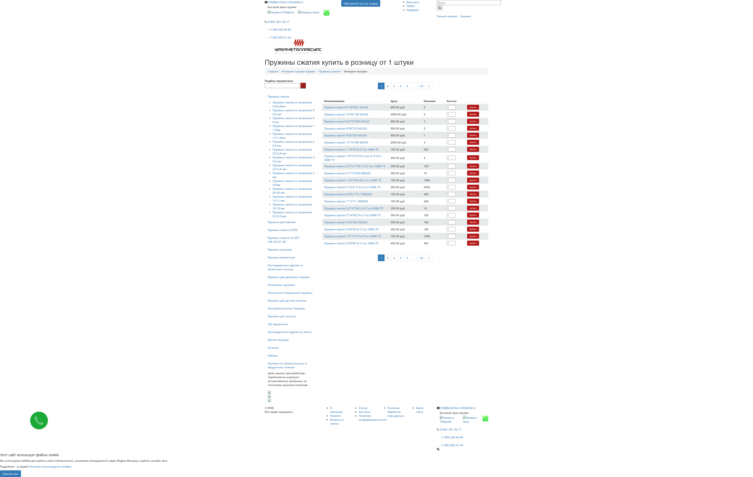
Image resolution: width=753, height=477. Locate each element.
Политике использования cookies (49, 466)
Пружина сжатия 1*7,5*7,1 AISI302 (346, 201)
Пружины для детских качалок (287, 300)
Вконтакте (413, 2)
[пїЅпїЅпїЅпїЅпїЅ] (303, 85)
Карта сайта (419, 410)
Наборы (273, 355)
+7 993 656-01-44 (280, 37)
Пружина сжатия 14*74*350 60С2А (346, 142)
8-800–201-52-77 (278, 22)
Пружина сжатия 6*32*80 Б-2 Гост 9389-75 (351, 243)
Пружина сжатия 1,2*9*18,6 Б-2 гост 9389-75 (352, 180)
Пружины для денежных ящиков (288, 277)
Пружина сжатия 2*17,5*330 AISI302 (347, 173)
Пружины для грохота (282, 316)
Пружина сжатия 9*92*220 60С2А (345, 135)
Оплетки (273, 347)
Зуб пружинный (277, 324)
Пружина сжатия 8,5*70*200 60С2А (346, 121)
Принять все (10, 474)
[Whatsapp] (326, 12)
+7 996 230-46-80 (280, 29)
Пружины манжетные (281, 257)
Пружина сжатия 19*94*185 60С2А (346, 114)
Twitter (411, 6)
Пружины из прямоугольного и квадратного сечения (287, 365)
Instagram (413, 10)
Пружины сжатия (278, 96)
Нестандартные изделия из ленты (289, 332)
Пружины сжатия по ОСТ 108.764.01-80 (284, 240)
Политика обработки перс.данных (395, 412)
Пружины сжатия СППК (282, 230)
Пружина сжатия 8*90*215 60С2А (345, 128)
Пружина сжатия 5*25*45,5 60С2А (345, 222)
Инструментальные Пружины (286, 308)
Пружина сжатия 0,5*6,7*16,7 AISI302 (348, 194)
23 (421, 86)
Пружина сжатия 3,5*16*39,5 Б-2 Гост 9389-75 (353, 208)
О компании (336, 410)
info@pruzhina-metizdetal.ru (285, 2)
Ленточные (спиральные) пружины (290, 293)
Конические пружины (281, 285)
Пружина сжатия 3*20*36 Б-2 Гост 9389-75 (351, 229)
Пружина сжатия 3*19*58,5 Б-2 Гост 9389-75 (352, 215)
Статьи (363, 408)
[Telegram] (281, 12)
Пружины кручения (280, 249)
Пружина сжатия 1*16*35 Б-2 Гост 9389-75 (351, 149)
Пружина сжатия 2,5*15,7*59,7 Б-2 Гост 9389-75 (355, 166)
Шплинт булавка (278, 340)
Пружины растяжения (282, 222)
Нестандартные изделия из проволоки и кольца (285, 267)
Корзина (465, 16)
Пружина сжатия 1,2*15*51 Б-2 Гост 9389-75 (352, 236)
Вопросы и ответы (337, 421)
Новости (335, 416)
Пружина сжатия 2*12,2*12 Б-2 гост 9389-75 (352, 187)
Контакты (364, 412)
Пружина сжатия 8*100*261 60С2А (346, 107)
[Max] (309, 12)
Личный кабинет (447, 16)
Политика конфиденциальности (373, 417)
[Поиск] (440, 7)
